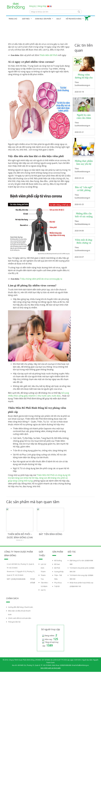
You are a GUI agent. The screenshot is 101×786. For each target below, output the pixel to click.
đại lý (59, 19)
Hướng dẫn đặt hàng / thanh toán (20, 607)
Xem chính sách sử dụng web (51, 668)
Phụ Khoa (58, 583)
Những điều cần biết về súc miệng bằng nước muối (84, 216)
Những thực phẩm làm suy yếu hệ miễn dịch (84, 164)
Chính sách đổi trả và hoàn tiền (19, 618)
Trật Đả (56, 586)
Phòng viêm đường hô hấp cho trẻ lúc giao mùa (84, 77)
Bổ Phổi (57, 568)
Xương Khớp (59, 571)
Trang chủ (13, 19)
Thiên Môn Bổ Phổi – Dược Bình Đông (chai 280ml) (20, 537)
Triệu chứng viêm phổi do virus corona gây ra (41, 278)
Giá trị (43, 590)
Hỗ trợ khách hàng (73, 19)
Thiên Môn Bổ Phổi (48, 55)
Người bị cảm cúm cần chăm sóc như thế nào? (83, 118)
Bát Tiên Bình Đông (50, 534)
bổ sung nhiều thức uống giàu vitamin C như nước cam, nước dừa (38, 394)
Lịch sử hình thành (43, 568)
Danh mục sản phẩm (43, 19)
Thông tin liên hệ (14, 622)
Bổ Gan (57, 564)
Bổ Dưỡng (58, 560)
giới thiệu (26, 19)
